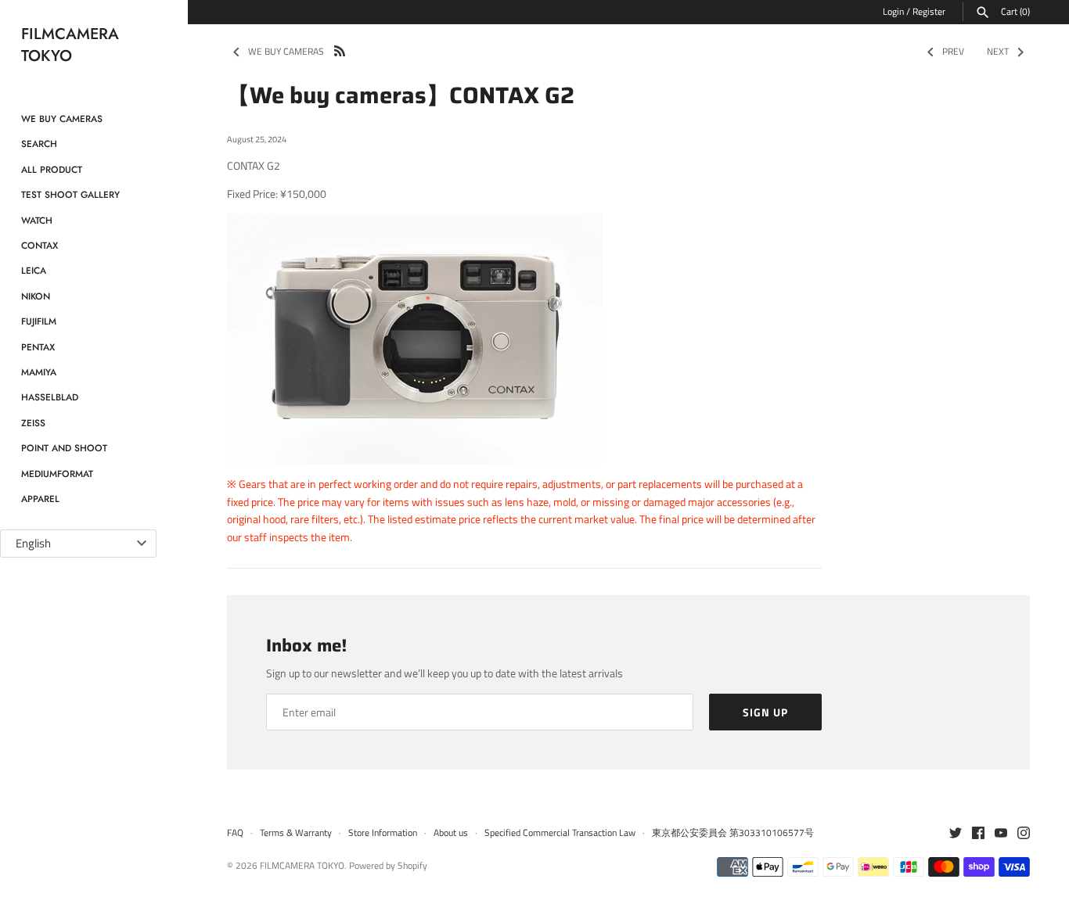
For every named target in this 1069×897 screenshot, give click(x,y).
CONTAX (39, 245)
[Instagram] (1023, 833)
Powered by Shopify (388, 866)
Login (893, 12)
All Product (51, 169)
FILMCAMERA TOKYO (302, 866)
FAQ (235, 833)
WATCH (36, 220)
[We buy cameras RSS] (339, 49)
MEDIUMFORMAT (57, 473)
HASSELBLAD (49, 397)
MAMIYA (38, 372)
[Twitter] (955, 833)
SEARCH (39, 143)
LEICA (33, 270)
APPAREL (40, 498)
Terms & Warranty (296, 833)
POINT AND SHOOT (64, 447)
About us (451, 833)
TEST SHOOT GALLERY (70, 194)
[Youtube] (1001, 833)
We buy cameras (62, 118)
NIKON (35, 296)
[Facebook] (978, 833)
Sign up (765, 712)
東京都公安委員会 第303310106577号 (733, 833)
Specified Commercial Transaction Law (559, 833)
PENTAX (38, 346)
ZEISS (33, 422)
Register (928, 12)
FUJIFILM (38, 321)
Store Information (382, 833)
